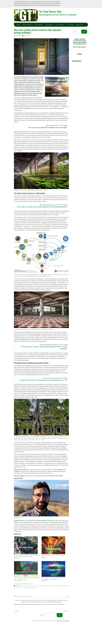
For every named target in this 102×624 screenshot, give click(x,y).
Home (18, 24)
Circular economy (22, 585)
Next (65, 611)
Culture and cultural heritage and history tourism (40, 585)
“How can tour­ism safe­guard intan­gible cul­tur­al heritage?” (47, 127)
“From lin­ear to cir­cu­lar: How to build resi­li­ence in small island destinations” (42, 207)
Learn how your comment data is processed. (50, 604)
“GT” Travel (70, 24)
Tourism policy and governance (61, 585)
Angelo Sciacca (18, 35)
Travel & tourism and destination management (25, 587)
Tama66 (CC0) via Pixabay (40, 190)
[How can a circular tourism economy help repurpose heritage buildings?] (41, 56)
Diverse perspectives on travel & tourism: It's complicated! (57, 14)
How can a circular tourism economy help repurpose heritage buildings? (37, 31)
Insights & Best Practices (26, 583)
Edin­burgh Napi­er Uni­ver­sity (45, 520)
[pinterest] (86, 2)
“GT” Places (49, 24)
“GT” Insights (38, 24)
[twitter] (72, 2)
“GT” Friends (59, 24)
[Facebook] (69, 2)
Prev (17, 611)
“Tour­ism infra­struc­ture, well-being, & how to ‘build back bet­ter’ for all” (43, 380)
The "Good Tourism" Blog (50, 11)
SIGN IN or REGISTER (79, 39)
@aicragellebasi (65, 620)
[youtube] (83, 2)
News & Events (26, 24)
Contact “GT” (79, 24)
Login (67, 596)
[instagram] (76, 2)
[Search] (84, 32)
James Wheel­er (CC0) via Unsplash (36, 439)
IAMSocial (59, 620)
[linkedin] (79, 2)
